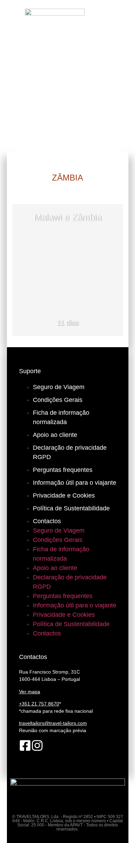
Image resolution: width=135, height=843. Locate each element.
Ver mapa (29, 691)
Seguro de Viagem (58, 387)
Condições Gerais (57, 399)
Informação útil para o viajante (74, 482)
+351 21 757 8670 (39, 703)
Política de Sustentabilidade (71, 508)
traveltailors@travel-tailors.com (53, 723)
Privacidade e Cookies (64, 495)
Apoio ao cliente (55, 434)
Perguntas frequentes (62, 469)
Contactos (47, 521)
